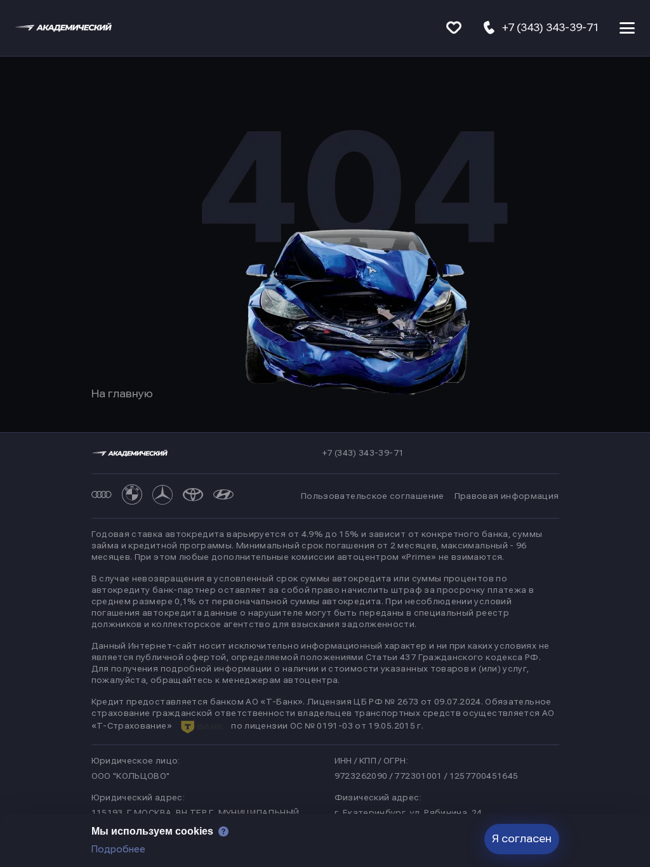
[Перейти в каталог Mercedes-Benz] (162, 496)
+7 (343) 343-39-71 (363, 453)
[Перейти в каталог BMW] (132, 496)
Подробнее (118, 849)
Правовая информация (506, 496)
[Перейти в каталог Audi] (101, 496)
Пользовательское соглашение (372, 496)
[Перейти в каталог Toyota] (193, 496)
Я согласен (522, 839)
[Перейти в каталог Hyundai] (223, 496)
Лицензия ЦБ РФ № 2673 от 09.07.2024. (395, 702)
